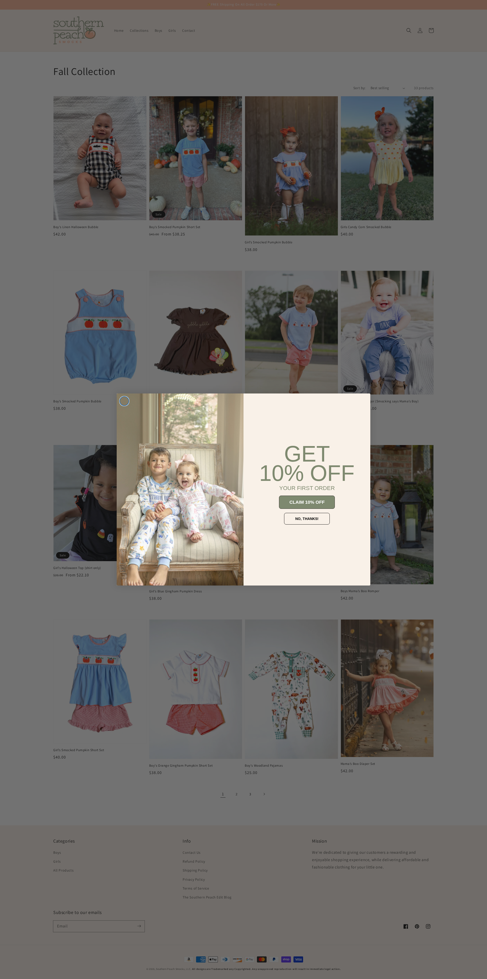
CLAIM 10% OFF (307, 502)
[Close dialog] (124, 401)
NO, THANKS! (307, 519)
